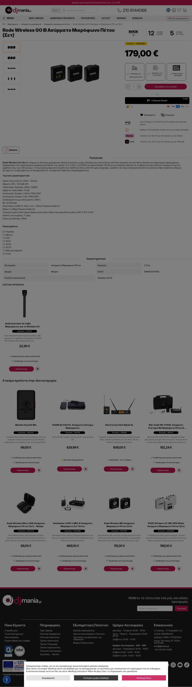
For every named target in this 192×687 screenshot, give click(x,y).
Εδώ (90, 671)
